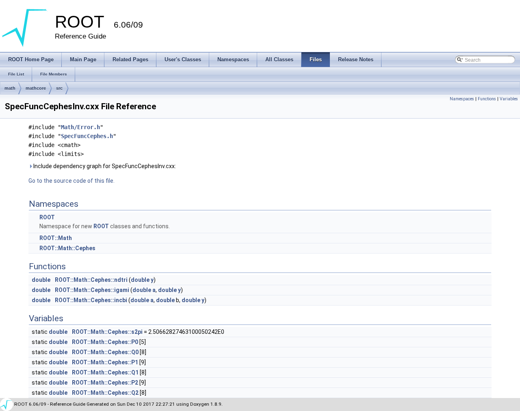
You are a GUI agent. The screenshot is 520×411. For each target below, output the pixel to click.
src (59, 88)
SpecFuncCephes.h (87, 136)
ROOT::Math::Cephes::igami (92, 290)
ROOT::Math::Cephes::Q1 (105, 372)
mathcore (36, 88)
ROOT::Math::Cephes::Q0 (105, 352)
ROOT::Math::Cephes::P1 (105, 362)
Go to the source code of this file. (71, 180)
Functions (487, 99)
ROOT (47, 217)
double (41, 280)
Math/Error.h (80, 127)
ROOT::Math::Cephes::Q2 (105, 392)
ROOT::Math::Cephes (67, 248)
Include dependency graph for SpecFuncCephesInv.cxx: (104, 166)
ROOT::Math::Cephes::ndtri (91, 280)
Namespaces (462, 99)
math (9, 88)
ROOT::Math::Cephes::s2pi (107, 332)
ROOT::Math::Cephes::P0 (105, 342)
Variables (509, 99)
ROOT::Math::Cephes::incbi (91, 300)
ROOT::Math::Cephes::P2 (105, 382)
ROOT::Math (55, 238)
